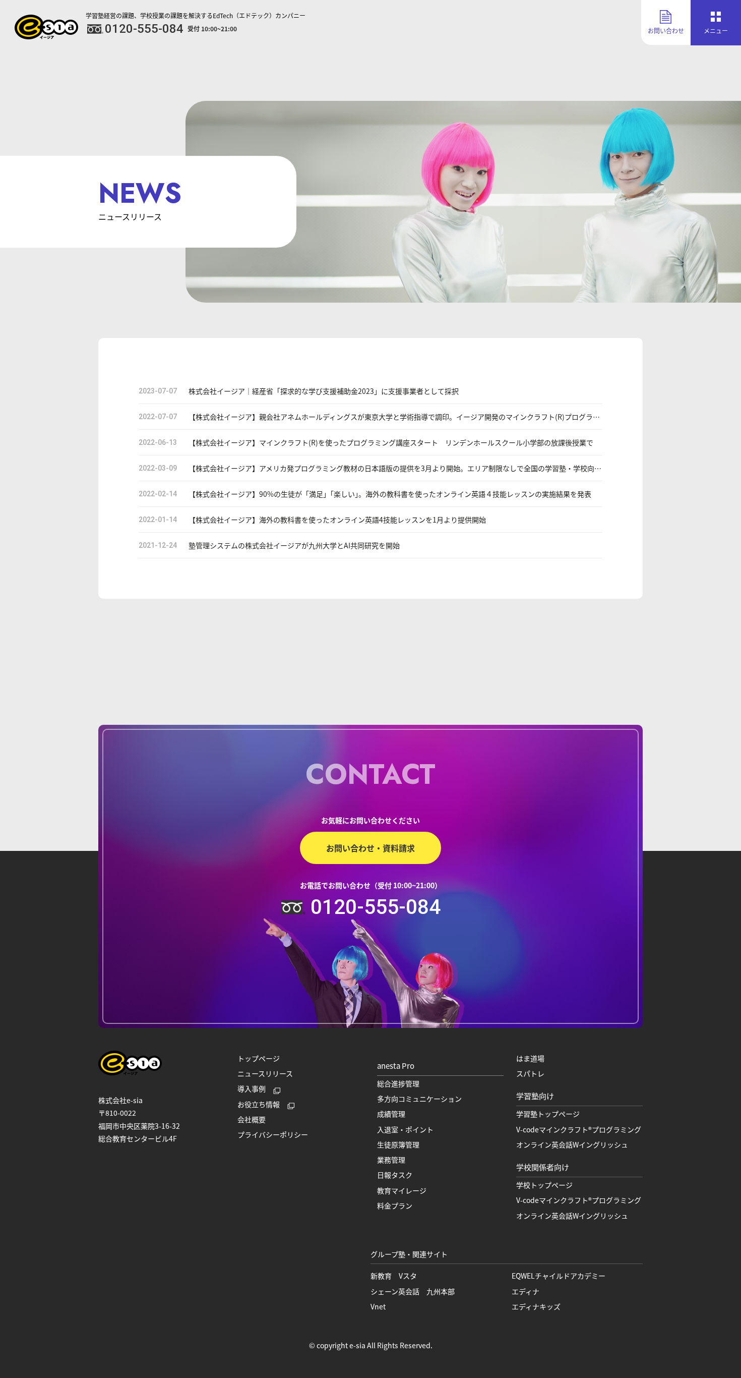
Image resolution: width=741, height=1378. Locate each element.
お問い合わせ (666, 30)
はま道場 (530, 1058)
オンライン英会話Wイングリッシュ (572, 1144)
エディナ (525, 1291)
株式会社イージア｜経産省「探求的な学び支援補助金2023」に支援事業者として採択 (324, 391)
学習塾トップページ (548, 1114)
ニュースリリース (265, 1073)
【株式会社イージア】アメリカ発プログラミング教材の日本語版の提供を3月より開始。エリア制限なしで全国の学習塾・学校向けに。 (402, 468)
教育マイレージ (401, 1190)
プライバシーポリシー (272, 1134)
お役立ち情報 (258, 1104)
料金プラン (394, 1205)
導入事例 (251, 1088)
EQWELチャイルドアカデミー (558, 1276)
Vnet (378, 1306)
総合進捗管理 (398, 1083)
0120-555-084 (376, 907)
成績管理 (391, 1114)
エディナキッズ (536, 1306)
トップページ (258, 1058)
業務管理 (391, 1160)
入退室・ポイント (405, 1129)
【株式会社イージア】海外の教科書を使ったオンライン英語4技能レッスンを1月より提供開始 (337, 519)
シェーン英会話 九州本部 (413, 1291)
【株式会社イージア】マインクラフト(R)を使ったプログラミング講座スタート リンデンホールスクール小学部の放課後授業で (391, 442)
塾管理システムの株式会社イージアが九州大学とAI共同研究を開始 (294, 545)
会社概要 (251, 1119)
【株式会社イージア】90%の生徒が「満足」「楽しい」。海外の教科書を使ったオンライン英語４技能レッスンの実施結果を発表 (390, 494)
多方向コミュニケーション (419, 1099)
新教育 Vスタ (394, 1276)
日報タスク (394, 1175)
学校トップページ (544, 1185)
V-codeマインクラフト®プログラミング (578, 1129)
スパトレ (530, 1073)
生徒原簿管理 (398, 1144)
